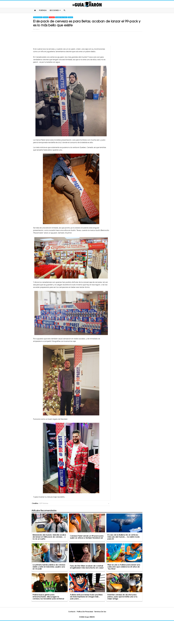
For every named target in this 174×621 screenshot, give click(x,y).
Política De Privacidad (85, 612)
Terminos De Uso (100, 612)
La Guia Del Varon (87, 4)
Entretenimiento (38, 17)
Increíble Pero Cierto (61, 17)
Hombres (52, 17)
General (46, 17)
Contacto (71, 612)
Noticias (70, 17)
